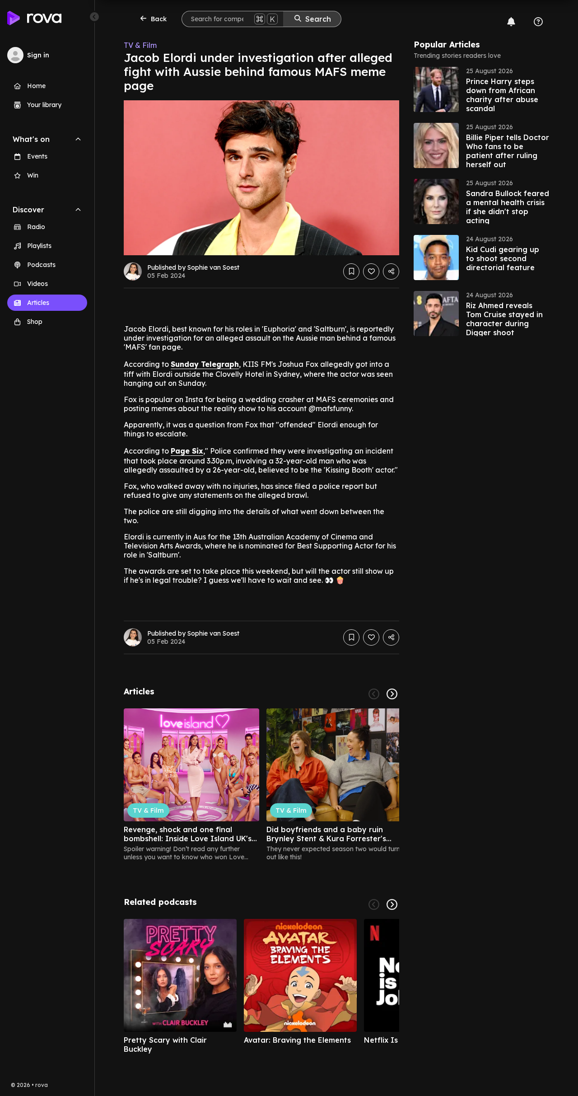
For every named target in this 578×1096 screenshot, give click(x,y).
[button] (481, 89)
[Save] (351, 271)
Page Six (187, 450)
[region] (261, 785)
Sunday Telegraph (205, 364)
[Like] (371, 271)
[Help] (538, 22)
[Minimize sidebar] (94, 17)
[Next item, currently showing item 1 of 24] (392, 694)
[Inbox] (511, 22)
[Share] (391, 271)
